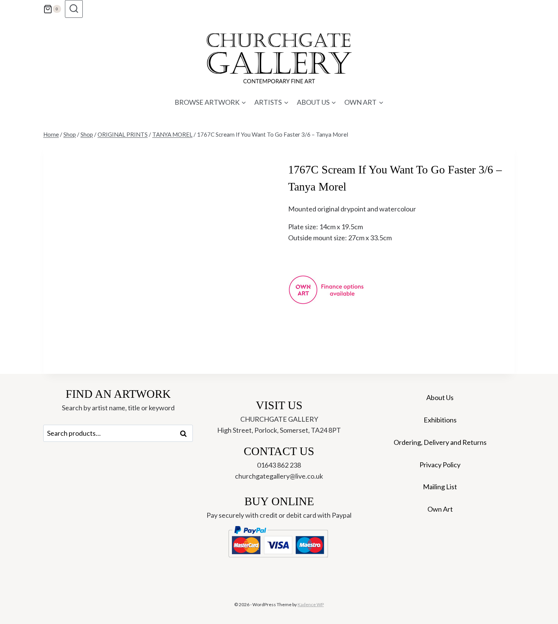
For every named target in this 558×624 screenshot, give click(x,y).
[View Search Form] (74, 9)
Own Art (440, 509)
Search (185, 433)
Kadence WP (311, 604)
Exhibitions (440, 420)
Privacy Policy (439, 464)
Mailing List (440, 486)
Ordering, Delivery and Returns (440, 442)
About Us (440, 397)
